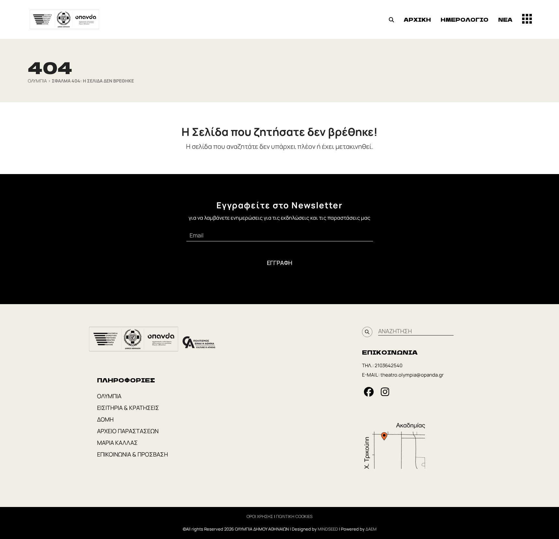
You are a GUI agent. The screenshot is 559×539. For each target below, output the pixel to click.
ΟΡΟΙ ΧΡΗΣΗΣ (260, 516)
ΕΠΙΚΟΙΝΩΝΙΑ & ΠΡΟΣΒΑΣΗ (132, 454)
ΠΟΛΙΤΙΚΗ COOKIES (294, 516)
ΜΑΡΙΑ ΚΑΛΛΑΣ (117, 442)
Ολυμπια (37, 81)
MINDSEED (328, 529)
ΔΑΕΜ (371, 529)
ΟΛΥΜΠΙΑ (109, 396)
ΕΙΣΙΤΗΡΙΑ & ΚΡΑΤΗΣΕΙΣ (128, 408)
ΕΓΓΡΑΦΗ (279, 263)
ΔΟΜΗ (105, 419)
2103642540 (388, 365)
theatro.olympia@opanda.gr (412, 374)
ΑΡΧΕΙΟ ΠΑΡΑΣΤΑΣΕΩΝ (128, 431)
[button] (391, 19)
